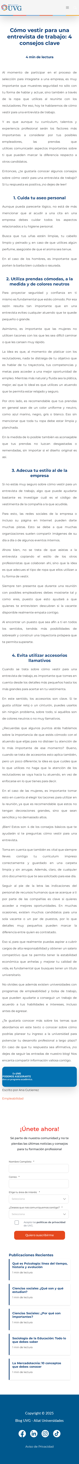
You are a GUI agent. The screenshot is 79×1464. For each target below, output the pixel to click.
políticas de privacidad (51, 1222)
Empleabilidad (13, 1098)
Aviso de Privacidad (39, 1446)
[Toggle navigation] (67, 7)
